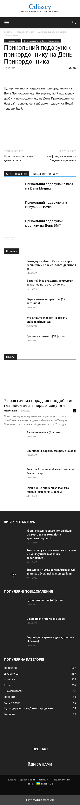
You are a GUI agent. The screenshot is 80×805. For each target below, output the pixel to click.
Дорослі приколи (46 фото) (44, 600)
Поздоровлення (25, 31)
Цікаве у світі (27, 779)
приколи (43, 779)
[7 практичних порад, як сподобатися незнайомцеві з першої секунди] (40, 380)
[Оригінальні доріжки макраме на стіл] (13, 455)
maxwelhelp (10, 410)
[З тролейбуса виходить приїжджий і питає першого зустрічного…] (13, 285)
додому (8, 31)
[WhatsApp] (34, 77)
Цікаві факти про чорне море (45, 618)
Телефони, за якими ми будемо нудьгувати (60, 158)
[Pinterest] (26, 77)
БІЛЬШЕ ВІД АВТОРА (45, 173)
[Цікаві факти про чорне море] (13, 623)
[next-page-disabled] (12, 239)
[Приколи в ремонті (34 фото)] (13, 341)
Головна (11, 779)
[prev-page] (6, 239)
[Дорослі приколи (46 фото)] (13, 605)
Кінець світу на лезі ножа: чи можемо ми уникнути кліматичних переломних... (51, 554)
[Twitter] (17, 77)
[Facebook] (8, 77)
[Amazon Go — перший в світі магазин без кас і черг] (13, 474)
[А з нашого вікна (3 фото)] (13, 437)
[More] (44, 77)
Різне (30, 783)
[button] (6, 22)
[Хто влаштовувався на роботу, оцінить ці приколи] (13, 322)
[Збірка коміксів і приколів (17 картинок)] (13, 304)
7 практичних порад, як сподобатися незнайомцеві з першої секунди (40, 403)
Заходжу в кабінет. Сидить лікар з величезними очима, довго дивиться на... (51, 265)
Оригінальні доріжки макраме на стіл (51, 450)
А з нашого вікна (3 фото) (43, 432)
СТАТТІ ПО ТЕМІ (16, 173)
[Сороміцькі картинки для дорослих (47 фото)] (13, 642)
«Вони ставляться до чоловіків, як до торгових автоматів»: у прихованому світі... (49, 534)
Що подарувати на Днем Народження (41, 40)
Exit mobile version (40, 800)
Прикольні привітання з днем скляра (20, 158)
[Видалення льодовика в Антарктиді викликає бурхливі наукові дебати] (13, 574)
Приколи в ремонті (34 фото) (45, 336)
